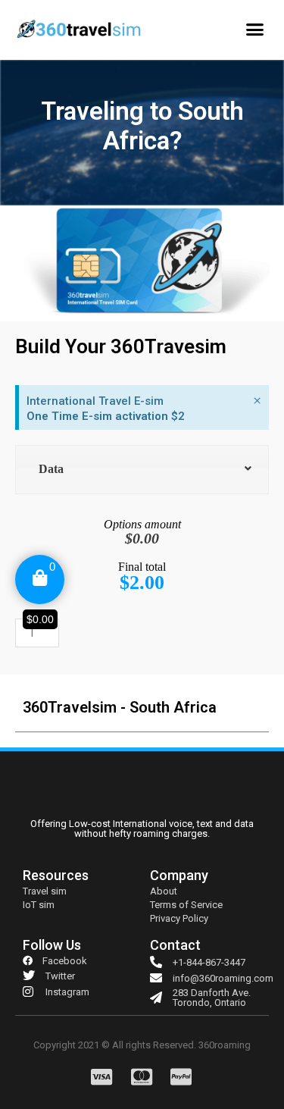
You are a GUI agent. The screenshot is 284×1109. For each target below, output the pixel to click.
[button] (255, 29)
